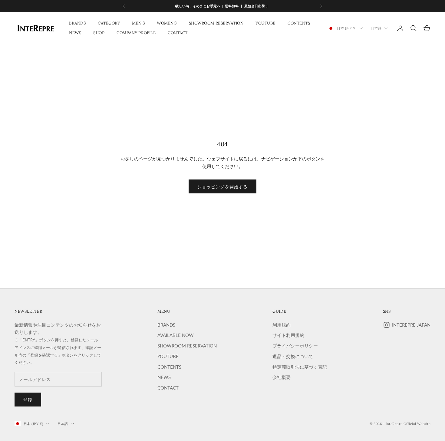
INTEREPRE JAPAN (411, 324)
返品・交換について (292, 356)
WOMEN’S (167, 23)
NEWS (75, 32)
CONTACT (178, 32)
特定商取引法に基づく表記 (299, 367)
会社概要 (281, 377)
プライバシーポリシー (295, 345)
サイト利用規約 (288, 335)
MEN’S (138, 23)
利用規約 (281, 324)
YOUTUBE (265, 23)
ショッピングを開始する (222, 186)
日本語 (376, 28)
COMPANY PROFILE (136, 32)
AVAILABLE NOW (175, 335)
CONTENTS (299, 23)
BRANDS (77, 23)
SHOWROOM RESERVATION (216, 23)
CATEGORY (109, 23)
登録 (27, 399)
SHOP (98, 32)
